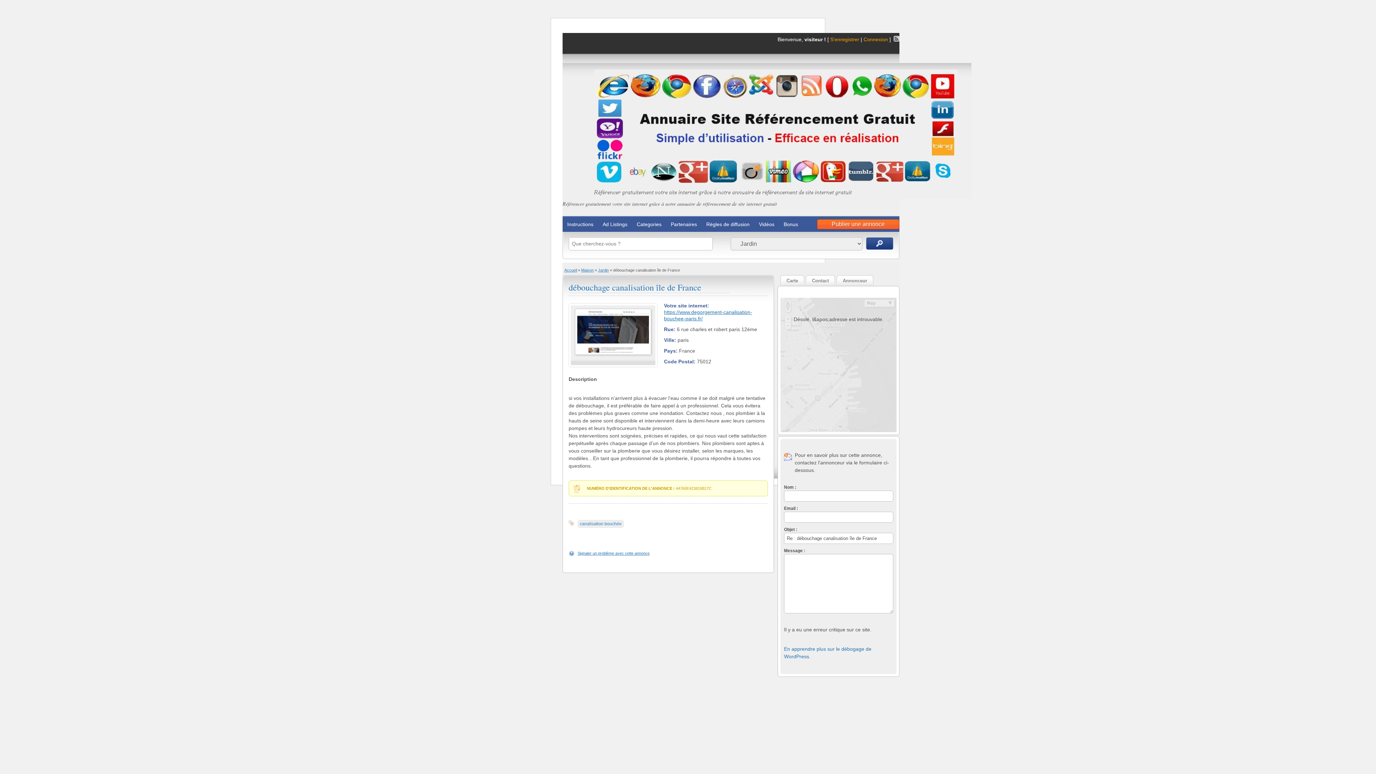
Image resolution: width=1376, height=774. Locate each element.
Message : (794, 550)
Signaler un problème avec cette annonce (614, 553)
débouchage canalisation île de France (635, 287)
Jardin (603, 270)
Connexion (876, 39)
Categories (649, 224)
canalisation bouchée (601, 523)
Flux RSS (896, 39)
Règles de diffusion (728, 224)
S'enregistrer (844, 39)
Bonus (791, 224)
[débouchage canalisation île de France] (613, 353)
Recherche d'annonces (879, 243)
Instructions (580, 224)
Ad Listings (615, 224)
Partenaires (684, 224)
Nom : (790, 487)
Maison (587, 270)
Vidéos (766, 224)
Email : (791, 508)
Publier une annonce (858, 224)
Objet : (790, 529)
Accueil (570, 270)
